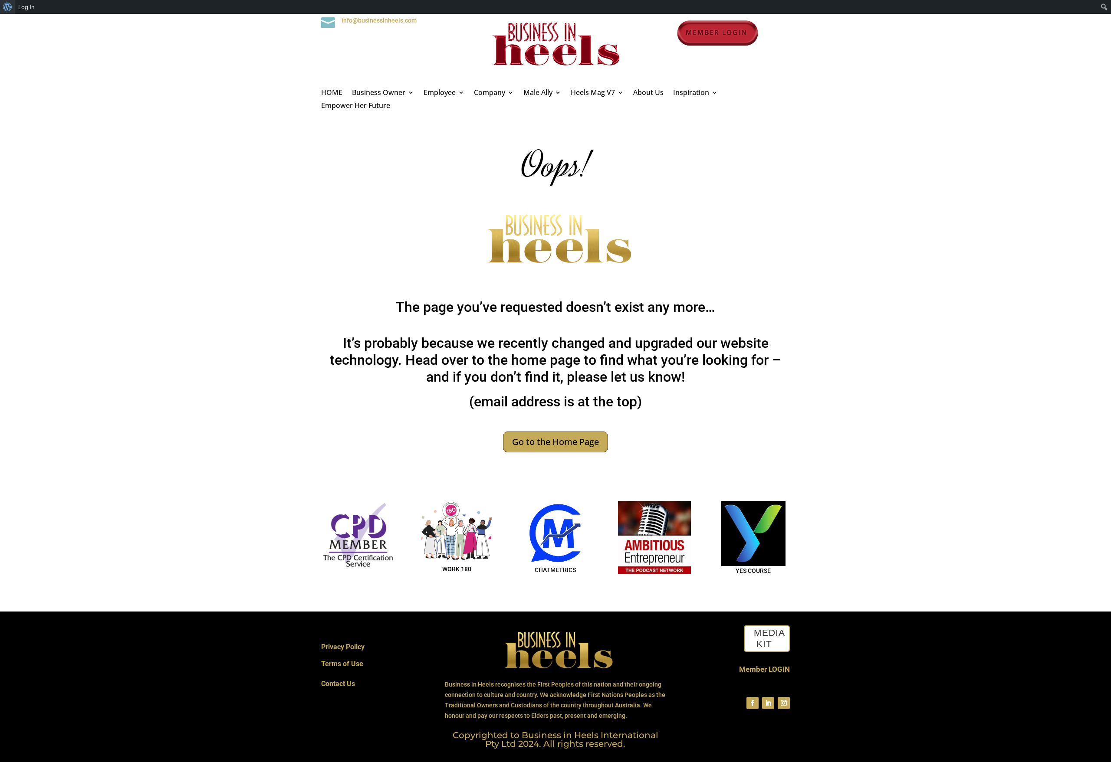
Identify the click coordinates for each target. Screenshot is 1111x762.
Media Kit (769, 638)
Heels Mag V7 (593, 93)
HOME (331, 93)
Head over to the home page (492, 360)
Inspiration (691, 93)
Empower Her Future (355, 106)
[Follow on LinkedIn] (768, 703)
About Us (648, 93)
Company (489, 93)
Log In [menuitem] (26, 6)
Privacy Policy (343, 647)
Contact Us (338, 684)
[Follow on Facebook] (752, 703)
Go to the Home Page (555, 442)
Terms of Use (342, 664)
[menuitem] (7, 7)
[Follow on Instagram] (784, 703)
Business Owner (378, 93)
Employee (440, 93)
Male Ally (537, 93)
